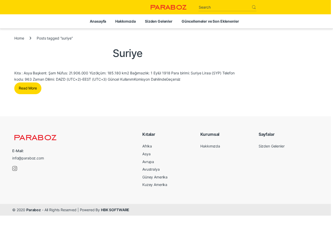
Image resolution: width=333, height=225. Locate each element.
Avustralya (151, 169)
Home (19, 38)
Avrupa (148, 161)
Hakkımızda (125, 21)
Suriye (127, 53)
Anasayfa (98, 21)
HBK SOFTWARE (115, 210)
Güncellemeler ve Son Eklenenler (210, 21)
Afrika (147, 146)
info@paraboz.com (28, 158)
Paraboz (33, 210)
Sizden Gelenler (158, 21)
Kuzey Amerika (154, 184)
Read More (28, 88)
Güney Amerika (155, 177)
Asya (146, 154)
